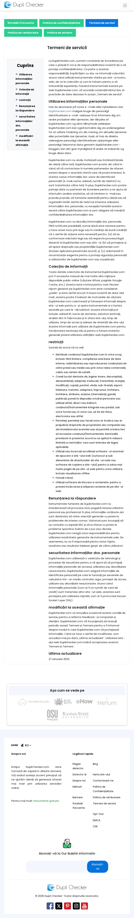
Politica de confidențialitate (61, 23)
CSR (95, 826)
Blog (95, 764)
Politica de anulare (59, 32)
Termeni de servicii (102, 23)
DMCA (96, 820)
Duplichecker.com (60, 111)
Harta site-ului (101, 774)
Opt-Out (98, 814)
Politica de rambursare (23, 32)
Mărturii (77, 786)
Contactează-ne (103, 780)
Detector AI (79, 774)
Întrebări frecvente (21, 23)
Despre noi (79, 780)
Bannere (78, 797)
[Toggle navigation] (125, 5)
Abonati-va (97, 866)
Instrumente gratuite (46, 801)
